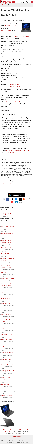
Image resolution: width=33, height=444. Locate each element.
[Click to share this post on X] (20, 199)
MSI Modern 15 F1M (6, 247)
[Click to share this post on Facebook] (7, 199)
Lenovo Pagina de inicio (13, 84)
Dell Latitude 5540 (5, 298)
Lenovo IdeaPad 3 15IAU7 (7, 395)
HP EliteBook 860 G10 (6, 314)
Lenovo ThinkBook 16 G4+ (7, 365)
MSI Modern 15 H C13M (6, 273)
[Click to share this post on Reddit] (24, 199)
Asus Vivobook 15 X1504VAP (8, 278)
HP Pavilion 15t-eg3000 (6, 339)
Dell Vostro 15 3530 (5, 390)
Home (9, 5)
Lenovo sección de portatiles (14, 86)
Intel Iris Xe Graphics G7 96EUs (21, 36)
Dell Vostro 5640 (5, 253)
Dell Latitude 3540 (5, 303)
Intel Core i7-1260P (6, 30)
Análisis (16, 5)
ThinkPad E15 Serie (10, 25)
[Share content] (4, 199)
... (31, 5)
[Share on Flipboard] (12, 202)
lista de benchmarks (9, 152)
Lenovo (10, 431)
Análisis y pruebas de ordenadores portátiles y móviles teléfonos (16, 430)
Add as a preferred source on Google (18, 195)
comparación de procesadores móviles (12, 183)
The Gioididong (10, 102)
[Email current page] (20, 202)
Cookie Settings (16, 436)
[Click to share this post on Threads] (11, 199)
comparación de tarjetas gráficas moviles (18, 150)
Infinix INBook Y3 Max (6, 309)
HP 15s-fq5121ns (5, 384)
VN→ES (18, 102)
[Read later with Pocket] (28, 199)
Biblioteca (5, 431)
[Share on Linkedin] (16, 202)
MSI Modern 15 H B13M (6, 334)
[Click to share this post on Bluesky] (16, 199)
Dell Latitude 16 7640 (6, 359)
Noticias (23, 5)
